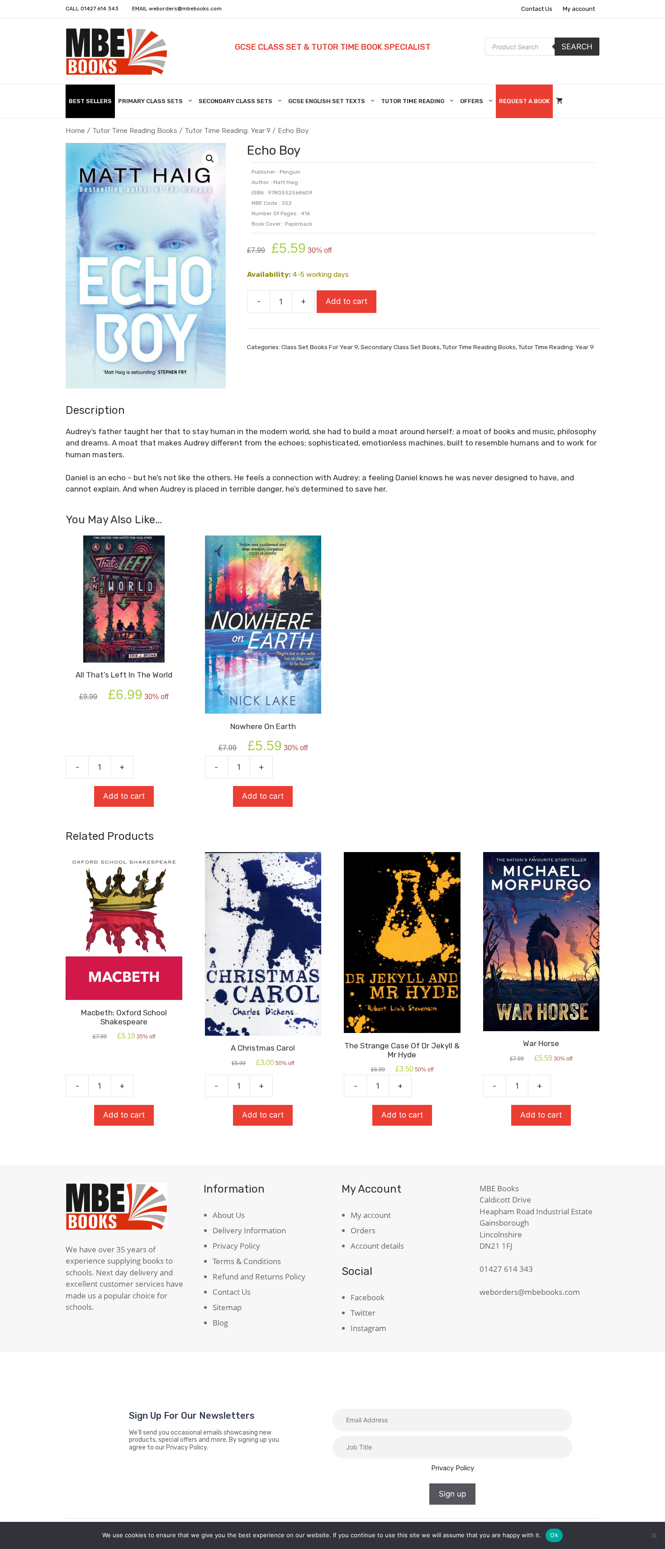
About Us (229, 1215)
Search (577, 46)
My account (579, 8)
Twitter (363, 1312)
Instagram (368, 1328)
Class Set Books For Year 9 (319, 347)
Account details (377, 1246)
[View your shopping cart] (559, 101)
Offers (471, 101)
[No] (653, 1535)
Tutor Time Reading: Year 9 (228, 130)
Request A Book (524, 101)
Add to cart (346, 301)
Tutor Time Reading (412, 101)
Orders (363, 1230)
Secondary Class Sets (235, 101)
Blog (220, 1322)
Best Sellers (90, 101)
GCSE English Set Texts (326, 101)
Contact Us (536, 8)
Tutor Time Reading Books (134, 130)
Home (75, 130)
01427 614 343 (100, 8)
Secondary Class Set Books (400, 347)
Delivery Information (249, 1230)
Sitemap (227, 1307)
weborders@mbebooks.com (185, 8)
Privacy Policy (236, 1246)
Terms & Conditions (247, 1261)
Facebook (368, 1297)
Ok (554, 1535)
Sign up (452, 1493)
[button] (210, 159)
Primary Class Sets (150, 101)
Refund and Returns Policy (259, 1276)
